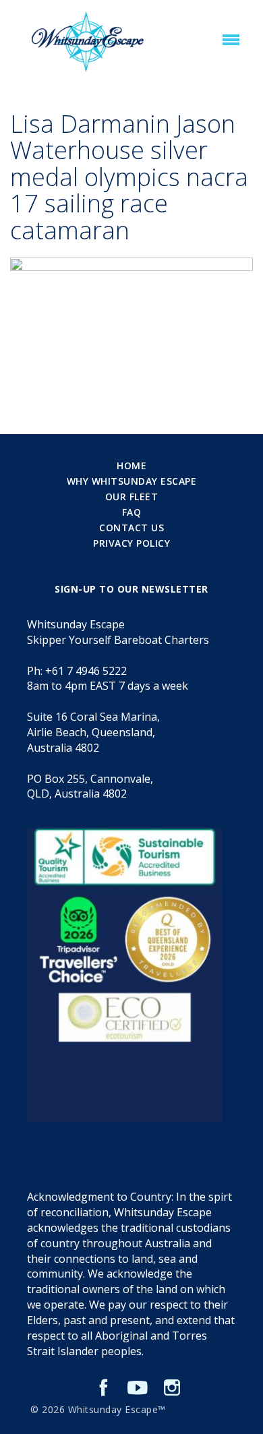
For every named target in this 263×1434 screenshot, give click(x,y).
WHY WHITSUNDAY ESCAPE (132, 481)
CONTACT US (131, 527)
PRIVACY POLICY (131, 543)
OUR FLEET (131, 496)
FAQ (132, 512)
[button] (231, 40)
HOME (131, 465)
